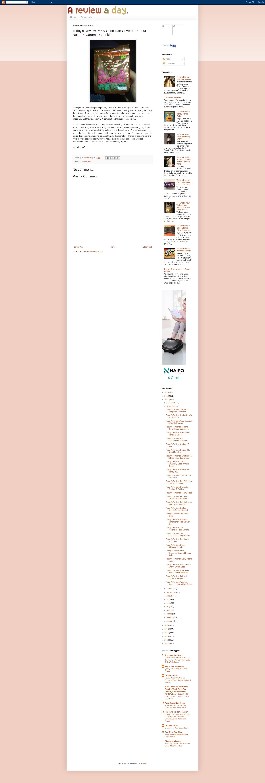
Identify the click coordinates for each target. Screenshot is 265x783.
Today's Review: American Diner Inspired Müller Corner (179, 583)
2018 (166, 396)
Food (90, 161)
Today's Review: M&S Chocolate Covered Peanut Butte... (178, 553)
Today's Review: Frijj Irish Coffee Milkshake (176, 577)
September (171, 592)
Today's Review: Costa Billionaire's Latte (175, 546)
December (171, 403)
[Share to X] (112, 157)
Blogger (143, 763)
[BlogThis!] (109, 157)
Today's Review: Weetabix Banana (184, 250)
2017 (166, 399)
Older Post (147, 247)
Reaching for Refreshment (176, 712)
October (170, 589)
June (169, 603)
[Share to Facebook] (115, 157)
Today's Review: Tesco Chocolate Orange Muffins (178, 534)
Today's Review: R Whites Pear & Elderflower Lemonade (179, 457)
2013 (166, 636)
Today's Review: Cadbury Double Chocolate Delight (184, 182)
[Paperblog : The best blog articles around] (169, 48)
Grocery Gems (171, 675)
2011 (166, 643)
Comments (170, 64)
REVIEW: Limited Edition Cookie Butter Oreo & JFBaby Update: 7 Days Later (177, 696)
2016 (166, 625)
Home (73, 17)
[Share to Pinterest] (118, 157)
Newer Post (78, 247)
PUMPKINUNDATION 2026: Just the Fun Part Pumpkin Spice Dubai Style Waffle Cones (177, 660)
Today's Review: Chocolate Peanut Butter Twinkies (177, 571)
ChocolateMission (173, 741)
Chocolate (83, 161)
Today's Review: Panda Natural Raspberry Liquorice (179, 503)
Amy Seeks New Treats (175, 703)
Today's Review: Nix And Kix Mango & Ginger (178, 433)
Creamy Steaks (172, 726)
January (170, 621)
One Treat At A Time (173, 732)
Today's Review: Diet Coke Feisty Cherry (183, 136)
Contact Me (86, 17)
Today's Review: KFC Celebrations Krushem (176, 439)
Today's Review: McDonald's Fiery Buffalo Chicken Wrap (184, 160)
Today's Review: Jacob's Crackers (184, 78)
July (168, 599)
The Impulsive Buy (173, 655)
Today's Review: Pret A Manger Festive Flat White (179, 482)
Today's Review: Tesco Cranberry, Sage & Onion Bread (177, 463)
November (171, 406)
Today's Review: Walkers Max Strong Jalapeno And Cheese (183, 206)
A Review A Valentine (172, 98)
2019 (166, 392)
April (169, 610)
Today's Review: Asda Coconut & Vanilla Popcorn (179, 422)
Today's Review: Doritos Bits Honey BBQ (178, 470)
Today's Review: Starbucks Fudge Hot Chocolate (177, 410)
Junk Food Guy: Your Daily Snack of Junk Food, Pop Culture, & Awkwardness (176, 689)
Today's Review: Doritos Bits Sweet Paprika (178, 451)
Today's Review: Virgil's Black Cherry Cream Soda (178, 565)
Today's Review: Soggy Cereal (179, 493)
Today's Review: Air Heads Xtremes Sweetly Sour (177, 497)
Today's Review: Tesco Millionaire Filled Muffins (177, 529)
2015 (166, 629)
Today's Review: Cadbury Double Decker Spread (177, 509)
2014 (166, 633)
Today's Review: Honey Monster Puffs (183, 114)
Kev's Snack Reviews (174, 666)
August (170, 596)
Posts (167, 59)
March (169, 614)
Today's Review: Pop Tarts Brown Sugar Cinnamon (177, 428)
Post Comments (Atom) (93, 251)
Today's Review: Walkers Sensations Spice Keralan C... (178, 522)
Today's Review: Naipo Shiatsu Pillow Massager (183, 228)
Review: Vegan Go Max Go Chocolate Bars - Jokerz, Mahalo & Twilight (178, 680)
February (171, 617)
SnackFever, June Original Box (176, 728)
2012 (166, 640)
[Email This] (106, 157)
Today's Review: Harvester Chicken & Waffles (177, 488)
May (169, 607)
